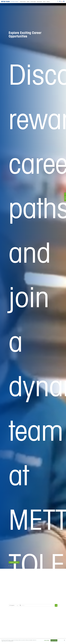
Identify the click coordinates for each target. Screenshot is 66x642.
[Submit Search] (56, 605)
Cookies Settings (46, 640)
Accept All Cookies (54, 640)
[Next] (12, 565)
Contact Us (48, 1)
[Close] (64, 640)
